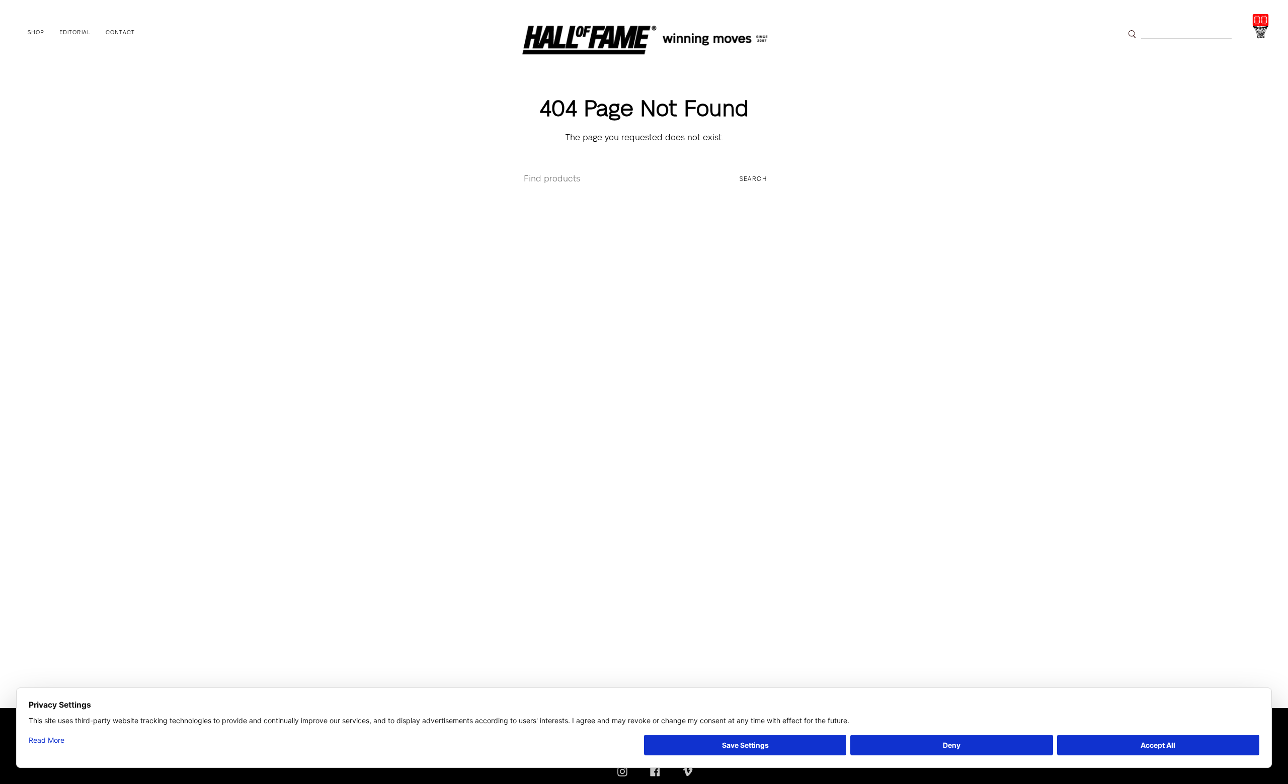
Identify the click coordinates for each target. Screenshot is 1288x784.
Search (753, 179)
